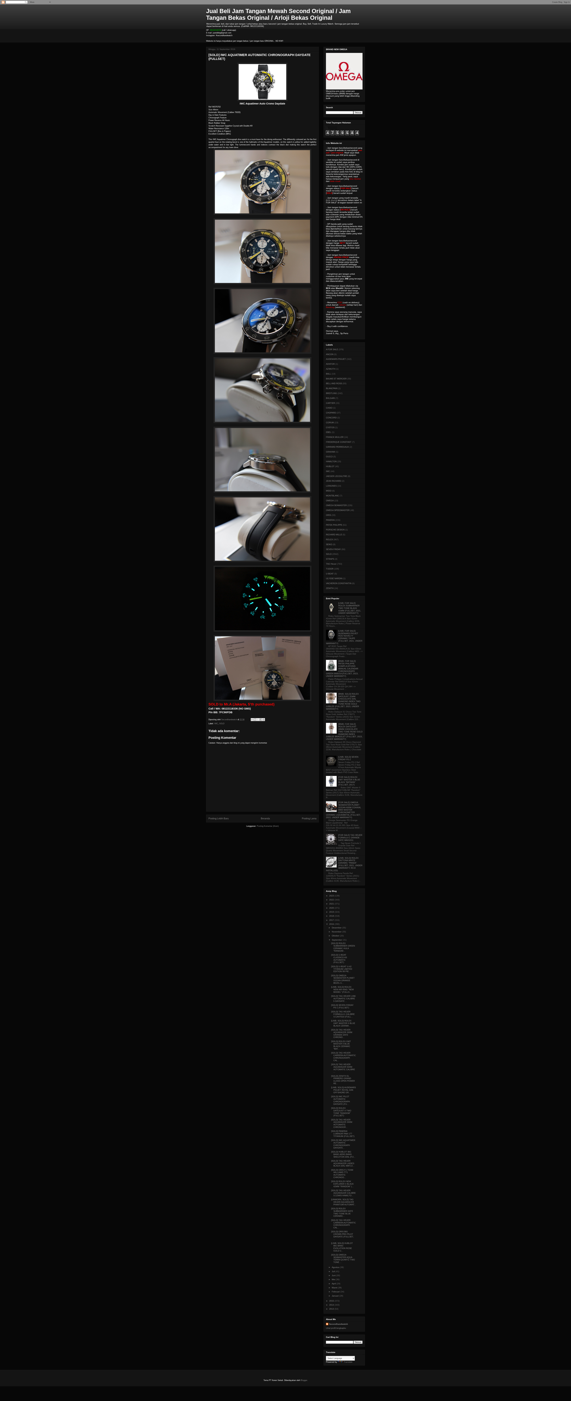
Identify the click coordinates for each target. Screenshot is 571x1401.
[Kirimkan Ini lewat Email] (252, 719)
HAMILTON (331, 461)
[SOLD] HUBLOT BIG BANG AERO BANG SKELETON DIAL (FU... (343, 1154)
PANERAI (330, 520)
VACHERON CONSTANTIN (338, 583)
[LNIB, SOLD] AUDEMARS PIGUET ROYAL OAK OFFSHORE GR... (343, 1090)
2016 (332, 924)
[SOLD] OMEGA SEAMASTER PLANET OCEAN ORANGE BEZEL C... (343, 979)
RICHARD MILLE (334, 534)
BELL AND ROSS (334, 383)
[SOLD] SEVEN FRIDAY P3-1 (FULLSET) (342, 1006)
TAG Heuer (331, 564)
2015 (332, 1301)
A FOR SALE (332, 349)
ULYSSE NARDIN (334, 578)
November (337, 931)
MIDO (328, 491)
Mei (334, 1279)
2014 (332, 1305)
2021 (332, 904)
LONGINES (331, 486)
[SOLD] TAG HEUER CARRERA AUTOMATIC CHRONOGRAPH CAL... (343, 1056)
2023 (332, 896)
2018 (332, 916)
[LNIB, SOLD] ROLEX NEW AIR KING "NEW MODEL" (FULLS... (342, 989)
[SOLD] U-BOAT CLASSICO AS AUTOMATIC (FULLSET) (339, 958)
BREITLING (331, 393)
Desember (337, 927)
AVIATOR (330, 364)
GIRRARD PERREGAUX (337, 447)
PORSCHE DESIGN (335, 529)
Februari (336, 1291)
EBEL (328, 432)
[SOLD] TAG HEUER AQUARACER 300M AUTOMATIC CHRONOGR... (341, 1123)
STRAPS (330, 559)
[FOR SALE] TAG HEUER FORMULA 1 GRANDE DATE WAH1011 (350, 837)
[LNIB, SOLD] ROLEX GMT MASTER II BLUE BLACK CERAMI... (343, 1023)
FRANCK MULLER (334, 437)
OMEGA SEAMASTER (336, 505)
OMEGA (330, 500)
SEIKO (329, 544)
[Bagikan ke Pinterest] (263, 719)
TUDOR (329, 569)
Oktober (336, 935)
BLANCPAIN (331, 388)
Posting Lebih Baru (218, 818)
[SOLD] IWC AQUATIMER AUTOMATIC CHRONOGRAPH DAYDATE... (343, 1144)
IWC (216, 723)
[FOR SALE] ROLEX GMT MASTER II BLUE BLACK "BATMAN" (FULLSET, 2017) (349, 781)
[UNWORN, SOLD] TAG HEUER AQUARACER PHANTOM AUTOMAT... (343, 1202)
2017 (332, 920)
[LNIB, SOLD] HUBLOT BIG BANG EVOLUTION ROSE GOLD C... (342, 1247)
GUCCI (329, 456)
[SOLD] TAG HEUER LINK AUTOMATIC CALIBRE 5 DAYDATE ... (343, 998)
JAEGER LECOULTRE (336, 476)
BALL (328, 374)
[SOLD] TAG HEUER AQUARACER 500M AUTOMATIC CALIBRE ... (343, 1068)
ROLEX (329, 539)
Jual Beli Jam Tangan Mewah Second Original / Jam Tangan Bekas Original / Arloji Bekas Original (278, 14)
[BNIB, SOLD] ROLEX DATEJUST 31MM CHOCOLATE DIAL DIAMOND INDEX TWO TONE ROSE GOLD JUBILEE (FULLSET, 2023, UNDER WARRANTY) (343, 701)
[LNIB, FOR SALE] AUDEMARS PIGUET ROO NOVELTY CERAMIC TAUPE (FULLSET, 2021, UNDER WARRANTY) (344, 637)
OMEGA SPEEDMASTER (338, 510)
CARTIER (330, 403)
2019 (332, 912)
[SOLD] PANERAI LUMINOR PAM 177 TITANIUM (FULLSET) (342, 1133)
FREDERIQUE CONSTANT (338, 442)
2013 (332, 1309)
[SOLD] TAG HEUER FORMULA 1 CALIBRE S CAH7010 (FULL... (343, 1014)
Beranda (265, 818)
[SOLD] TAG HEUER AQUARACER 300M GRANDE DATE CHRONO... (341, 1033)
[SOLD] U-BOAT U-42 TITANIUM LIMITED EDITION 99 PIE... (341, 969)
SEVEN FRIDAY (333, 549)
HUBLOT (330, 466)
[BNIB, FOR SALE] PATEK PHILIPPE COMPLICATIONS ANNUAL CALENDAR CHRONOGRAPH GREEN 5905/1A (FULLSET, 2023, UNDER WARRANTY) (342, 668)
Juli (333, 1271)
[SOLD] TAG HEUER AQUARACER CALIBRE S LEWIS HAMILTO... (343, 1193)
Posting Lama (309, 818)
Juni (334, 1275)
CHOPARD (331, 413)
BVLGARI (330, 398)
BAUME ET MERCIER (336, 378)
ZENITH (330, 588)
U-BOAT (330, 573)
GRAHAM (330, 452)
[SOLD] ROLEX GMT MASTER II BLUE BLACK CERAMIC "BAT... (341, 1045)
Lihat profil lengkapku (336, 1328)
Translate (348, 1362)
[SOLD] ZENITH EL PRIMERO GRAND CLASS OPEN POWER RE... (343, 1080)
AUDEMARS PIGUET (336, 359)
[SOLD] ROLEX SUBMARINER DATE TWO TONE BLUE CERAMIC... (342, 1212)
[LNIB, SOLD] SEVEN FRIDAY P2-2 (348, 758)
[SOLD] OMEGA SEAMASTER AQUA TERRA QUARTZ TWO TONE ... (343, 1258)
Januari (335, 1296)
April (334, 1283)
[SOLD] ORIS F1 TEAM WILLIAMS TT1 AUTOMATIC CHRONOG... (342, 1174)
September (337, 940)
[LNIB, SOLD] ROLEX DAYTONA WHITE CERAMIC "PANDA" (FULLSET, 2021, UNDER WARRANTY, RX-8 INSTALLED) (344, 864)
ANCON (329, 354)
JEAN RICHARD (333, 481)
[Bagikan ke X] (257, 719)
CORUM (330, 422)
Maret (335, 1287)
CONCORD (331, 417)
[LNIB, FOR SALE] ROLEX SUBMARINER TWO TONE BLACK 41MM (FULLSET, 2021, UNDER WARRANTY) (349, 608)
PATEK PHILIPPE (334, 525)
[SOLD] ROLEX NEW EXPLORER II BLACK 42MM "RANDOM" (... (342, 1184)
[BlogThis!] (255, 719)
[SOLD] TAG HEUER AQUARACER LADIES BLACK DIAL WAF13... (342, 1163)
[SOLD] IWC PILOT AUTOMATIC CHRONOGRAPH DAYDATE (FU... (340, 1100)
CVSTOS (330, 427)
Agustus (336, 1267)
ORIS (328, 515)
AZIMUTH (330, 369)
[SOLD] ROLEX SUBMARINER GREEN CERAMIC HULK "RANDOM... (343, 947)
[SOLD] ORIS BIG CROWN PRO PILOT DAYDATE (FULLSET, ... (342, 1235)
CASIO (329, 408)
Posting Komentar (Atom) (268, 826)
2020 (332, 908)
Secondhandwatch (338, 1324)
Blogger (304, 1380)
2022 (332, 900)
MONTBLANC (332, 495)
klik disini (332, 200)
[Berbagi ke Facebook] (260, 719)
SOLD (221, 723)
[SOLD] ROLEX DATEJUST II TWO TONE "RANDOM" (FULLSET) (341, 1112)
